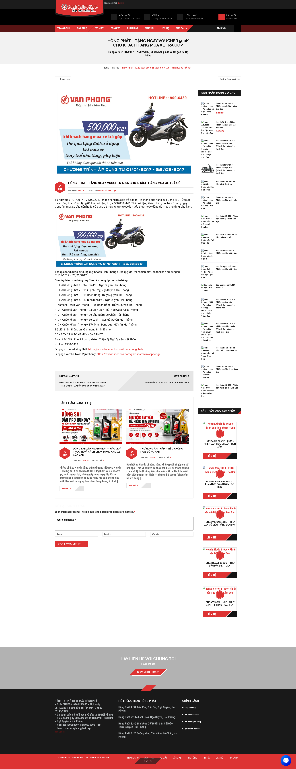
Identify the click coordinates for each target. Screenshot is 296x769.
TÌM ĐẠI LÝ (233, 758)
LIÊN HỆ (219, 758)
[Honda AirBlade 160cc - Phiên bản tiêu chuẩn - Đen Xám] (219, 428)
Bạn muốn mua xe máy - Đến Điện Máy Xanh (167, 383)
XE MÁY (163, 758)
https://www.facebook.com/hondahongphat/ (115, 349)
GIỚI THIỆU (149, 758)
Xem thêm (66, 489)
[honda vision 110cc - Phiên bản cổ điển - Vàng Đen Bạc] (219, 510)
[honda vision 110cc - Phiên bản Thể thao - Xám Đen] (219, 591)
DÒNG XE (177, 758)
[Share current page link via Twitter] (60, 75)
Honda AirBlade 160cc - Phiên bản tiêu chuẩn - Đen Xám (220, 444)
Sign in (120, 3)
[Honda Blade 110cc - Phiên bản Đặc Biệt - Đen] (219, 551)
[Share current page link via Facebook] (56, 75)
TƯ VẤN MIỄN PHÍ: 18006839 (148, 672)
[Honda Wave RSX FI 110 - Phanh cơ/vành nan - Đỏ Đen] (219, 470)
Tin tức (81, 191)
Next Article (181, 376)
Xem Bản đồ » (60, 732)
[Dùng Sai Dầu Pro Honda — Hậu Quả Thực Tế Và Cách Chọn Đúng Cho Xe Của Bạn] (91, 426)
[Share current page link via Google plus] (64, 75)
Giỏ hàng (231, 15)
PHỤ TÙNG (192, 758)
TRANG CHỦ (133, 758)
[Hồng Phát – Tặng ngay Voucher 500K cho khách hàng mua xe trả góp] (124, 132)
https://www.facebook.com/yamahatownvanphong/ (128, 354)
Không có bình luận (107, 191)
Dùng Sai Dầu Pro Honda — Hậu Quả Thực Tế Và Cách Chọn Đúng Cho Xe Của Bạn (97, 451)
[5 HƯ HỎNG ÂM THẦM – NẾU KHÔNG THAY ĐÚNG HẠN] (157, 426)
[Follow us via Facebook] (148, 688)
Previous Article (69, 376)
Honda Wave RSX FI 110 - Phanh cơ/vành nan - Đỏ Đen (219, 484)
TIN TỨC (206, 758)
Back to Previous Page (230, 79)
